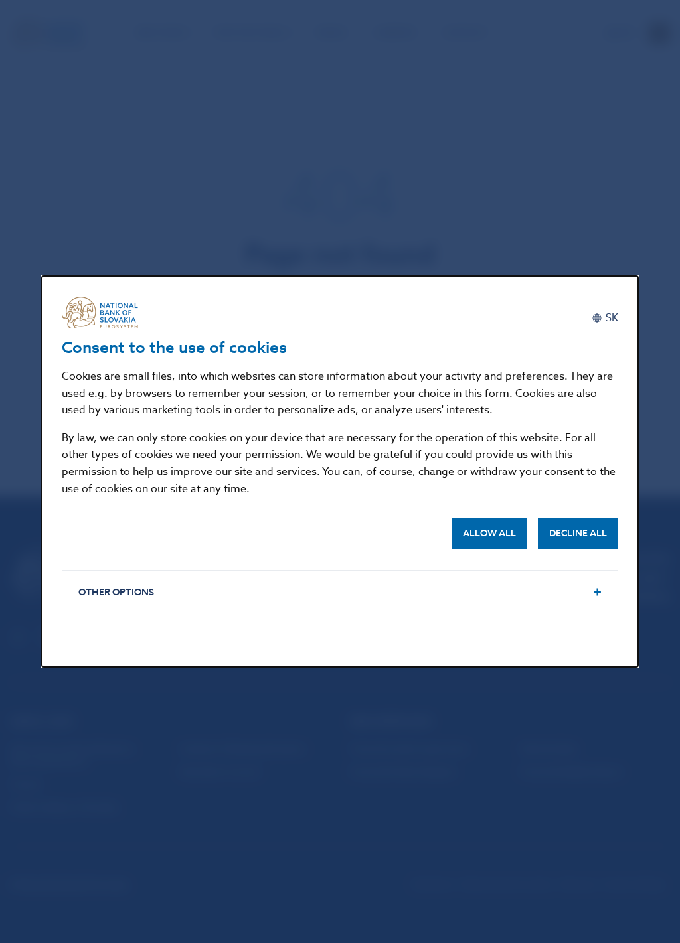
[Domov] (105, 312)
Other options (116, 592)
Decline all (578, 533)
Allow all (489, 533)
